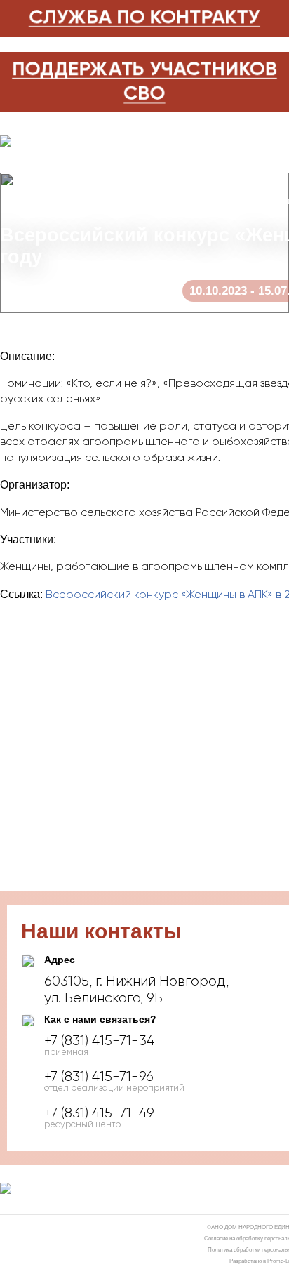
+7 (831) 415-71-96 (99, 1077)
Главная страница (43, 201)
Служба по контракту (144, 17)
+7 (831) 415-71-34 (99, 1041)
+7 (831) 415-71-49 (99, 1113)
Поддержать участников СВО (144, 82)
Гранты (114, 201)
